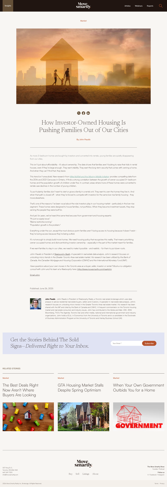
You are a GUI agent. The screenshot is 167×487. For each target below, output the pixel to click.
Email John (35, 275)
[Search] (160, 5)
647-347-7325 (7, 472)
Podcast (161, 469)
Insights (8, 6)
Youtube (155, 469)
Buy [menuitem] (71, 474)
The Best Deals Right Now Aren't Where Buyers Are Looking (20, 390)
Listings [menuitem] (85, 474)
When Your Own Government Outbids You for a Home (138, 387)
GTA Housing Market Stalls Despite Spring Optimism (80, 387)
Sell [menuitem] (77, 474)
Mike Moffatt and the (89, 176)
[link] (83, 5)
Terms (156, 483)
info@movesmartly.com (10, 475)
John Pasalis (84, 139)
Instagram (161, 475)
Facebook (153, 475)
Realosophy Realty (62, 254)
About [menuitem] (95, 474)
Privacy (162, 483)
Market (83, 21)
